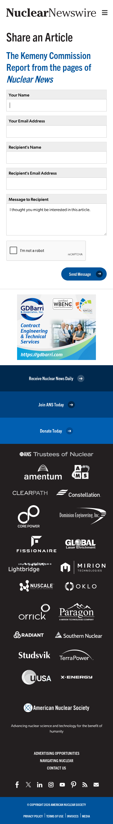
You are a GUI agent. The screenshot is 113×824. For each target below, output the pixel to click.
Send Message (80, 274)
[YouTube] (62, 784)
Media (86, 816)
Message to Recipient (28, 199)
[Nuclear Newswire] (85, 784)
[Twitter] (28, 784)
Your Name (19, 95)
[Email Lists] (96, 784)
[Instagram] (51, 784)
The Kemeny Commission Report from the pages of (48, 66)
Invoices (73, 816)
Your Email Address (27, 120)
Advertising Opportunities (56, 753)
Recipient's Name (25, 147)
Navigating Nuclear (56, 760)
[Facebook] (17, 784)
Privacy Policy (33, 816)
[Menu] (103, 12)
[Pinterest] (73, 784)
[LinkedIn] (39, 784)
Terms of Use (55, 816)
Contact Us (56, 767)
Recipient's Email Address (33, 173)
